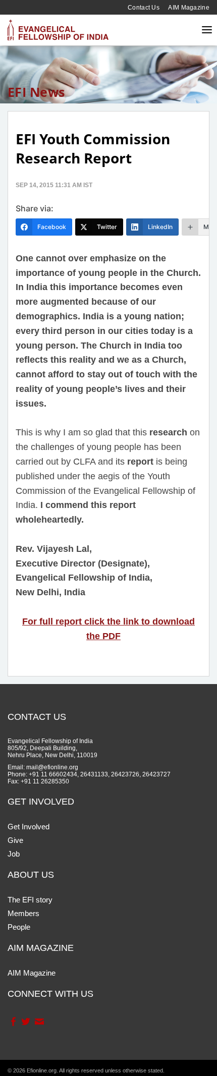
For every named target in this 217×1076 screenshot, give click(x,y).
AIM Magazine (188, 7)
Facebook (13, 1021)
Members (23, 913)
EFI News (36, 91)
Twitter (25, 1021)
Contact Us (143, 7)
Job (14, 854)
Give (15, 840)
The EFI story (30, 899)
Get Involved (28, 826)
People (19, 927)
